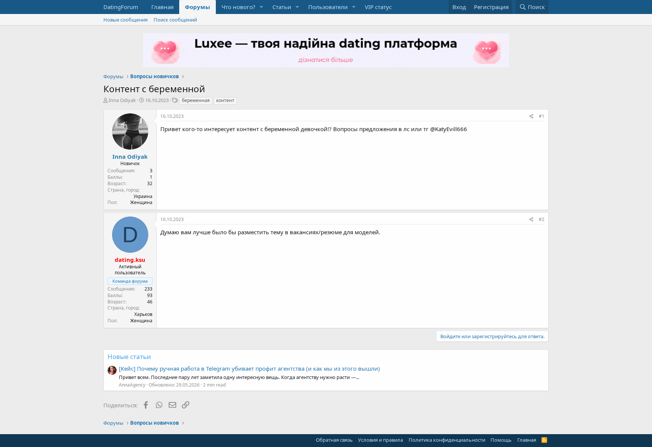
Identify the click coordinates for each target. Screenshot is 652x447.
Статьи (281, 7)
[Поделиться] (531, 116)
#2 (541, 219)
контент (225, 100)
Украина (143, 196)
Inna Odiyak (122, 100)
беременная (196, 100)
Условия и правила (380, 439)
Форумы (197, 7)
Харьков (143, 314)
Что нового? (238, 7)
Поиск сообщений (175, 19)
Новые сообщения (125, 19)
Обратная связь (334, 439)
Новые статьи (129, 356)
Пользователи (328, 7)
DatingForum (120, 7)
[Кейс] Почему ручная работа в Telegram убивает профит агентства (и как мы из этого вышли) (249, 368)
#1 (541, 116)
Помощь (501, 439)
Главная (162, 7)
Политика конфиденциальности (447, 439)
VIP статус (378, 7)
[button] (261, 7)
